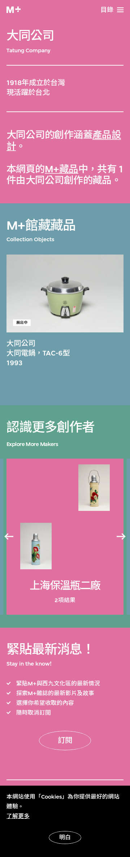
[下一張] (121, 536)
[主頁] (13, 9)
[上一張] (8, 536)
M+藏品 (61, 169)
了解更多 (18, 816)
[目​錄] (120, 10)
